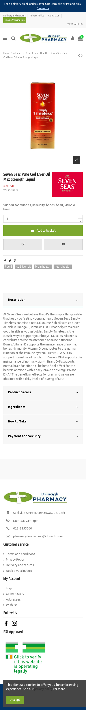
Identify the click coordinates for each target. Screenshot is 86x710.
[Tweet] (10, 260)
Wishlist (11, 605)
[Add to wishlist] (22, 244)
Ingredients (16, 407)
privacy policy (43, 689)
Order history (15, 594)
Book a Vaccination (15, 20)
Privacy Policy (37, 15)
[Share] (5, 260)
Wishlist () (76, 24)
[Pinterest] (15, 260)
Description (16, 299)
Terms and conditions (20, 554)
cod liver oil (23, 266)
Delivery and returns (20, 565)
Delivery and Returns (14, 15)
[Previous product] (79, 55)
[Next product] (82, 55)
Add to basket (46, 230)
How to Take (17, 421)
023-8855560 (22, 528)
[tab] (43, 300)
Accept (15, 699)
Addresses (13, 599)
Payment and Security (24, 436)
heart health (62, 266)
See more (43, 8)
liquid (8, 266)
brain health (42, 266)
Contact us (54, 15)
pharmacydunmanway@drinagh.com (38, 536)
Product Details (19, 392)
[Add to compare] (63, 244)
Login (9, 588)
